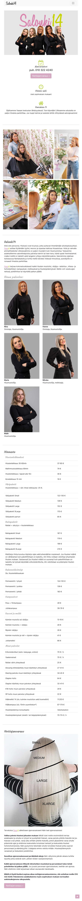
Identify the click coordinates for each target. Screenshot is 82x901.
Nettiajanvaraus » (41, 76)
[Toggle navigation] (73, 3)
